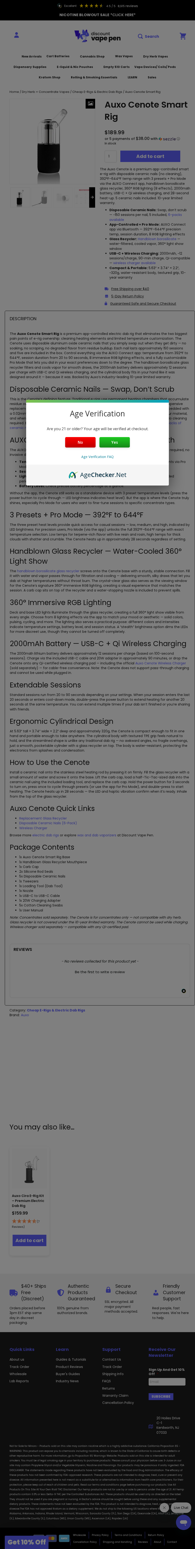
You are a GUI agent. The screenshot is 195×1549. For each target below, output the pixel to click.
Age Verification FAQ (97, 456)
